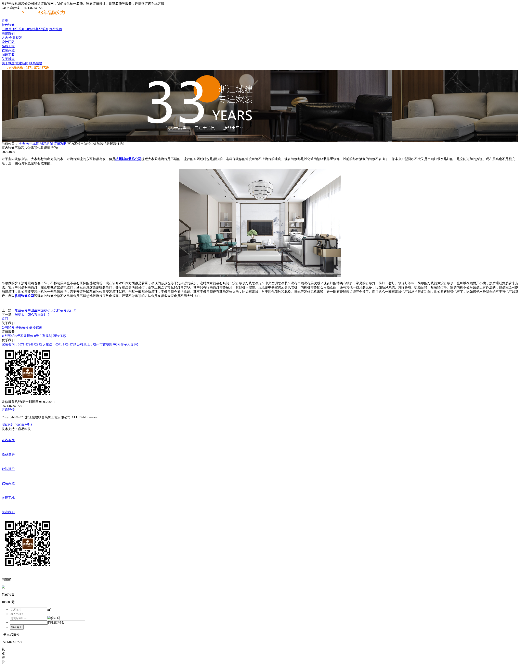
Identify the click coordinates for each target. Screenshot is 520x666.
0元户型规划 (43, 336)
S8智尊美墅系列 (36, 29)
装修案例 (35, 327)
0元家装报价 (24, 336)
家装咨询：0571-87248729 (20, 344)
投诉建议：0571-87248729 (57, 344)
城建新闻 (21, 63)
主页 (22, 143)
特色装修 (21, 327)
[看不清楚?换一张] (53, 618)
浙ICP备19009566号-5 (17, 424)
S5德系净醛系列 (13, 29)
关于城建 (8, 63)
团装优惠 (59, 336)
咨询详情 (8, 409)
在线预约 (8, 336)
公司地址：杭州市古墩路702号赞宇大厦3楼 (108, 344)
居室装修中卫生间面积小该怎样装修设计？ (45, 310)
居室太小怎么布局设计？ (32, 314)
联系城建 (35, 63)
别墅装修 (55, 29)
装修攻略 (60, 143)
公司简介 (8, 327)
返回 (5, 319)
